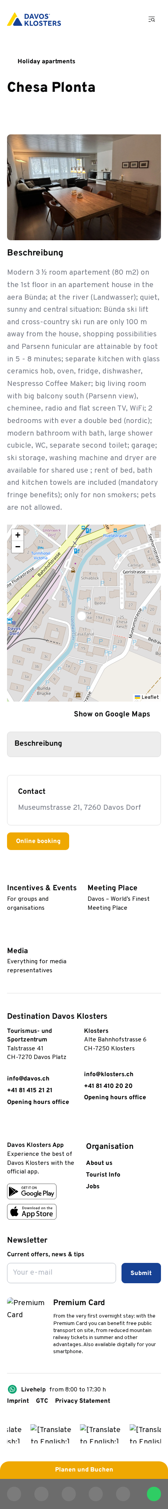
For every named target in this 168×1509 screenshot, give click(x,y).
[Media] (11, 937)
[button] (84, 613)
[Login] (106, 19)
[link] (11, 1126)
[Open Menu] (152, 19)
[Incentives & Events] (11, 875)
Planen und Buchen (84, 1470)
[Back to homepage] (34, 19)
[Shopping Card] (128, 19)
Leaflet (149, 697)
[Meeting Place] (91, 875)
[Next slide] (148, 228)
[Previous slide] (127, 228)
